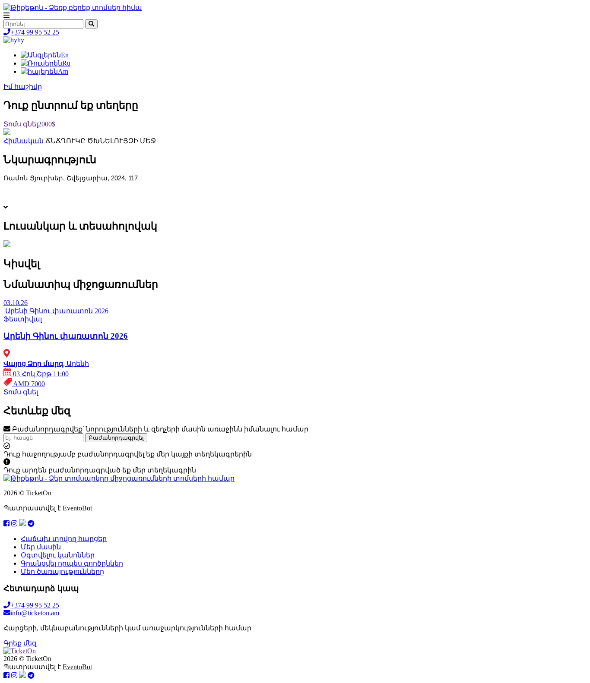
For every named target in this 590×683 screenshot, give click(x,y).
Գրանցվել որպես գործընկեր (72, 563)
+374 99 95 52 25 (34, 32)
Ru (66, 63)
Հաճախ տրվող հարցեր (64, 538)
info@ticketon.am (34, 613)
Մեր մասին (41, 547)
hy (20, 40)
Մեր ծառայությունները (62, 571)
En (65, 55)
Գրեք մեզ (19, 643)
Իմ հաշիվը (22, 86)
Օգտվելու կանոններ (58, 555)
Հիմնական (23, 141)
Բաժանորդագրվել (116, 437)
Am (63, 71)
